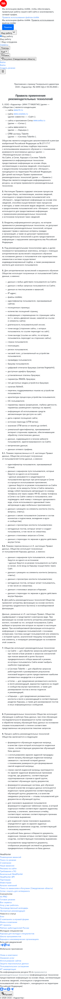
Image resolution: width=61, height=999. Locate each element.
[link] (5, 55)
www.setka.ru (39, 120)
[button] (3, 62)
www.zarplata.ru (21, 113)
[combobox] (6, 993)
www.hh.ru (18, 109)
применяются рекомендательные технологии (23, 973)
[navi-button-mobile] (3, 71)
